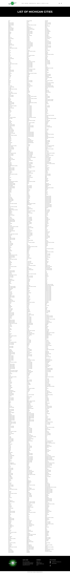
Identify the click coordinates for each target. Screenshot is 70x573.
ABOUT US (38, 561)
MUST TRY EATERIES (26, 561)
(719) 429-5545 (54, 563)
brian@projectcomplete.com (56, 561)
